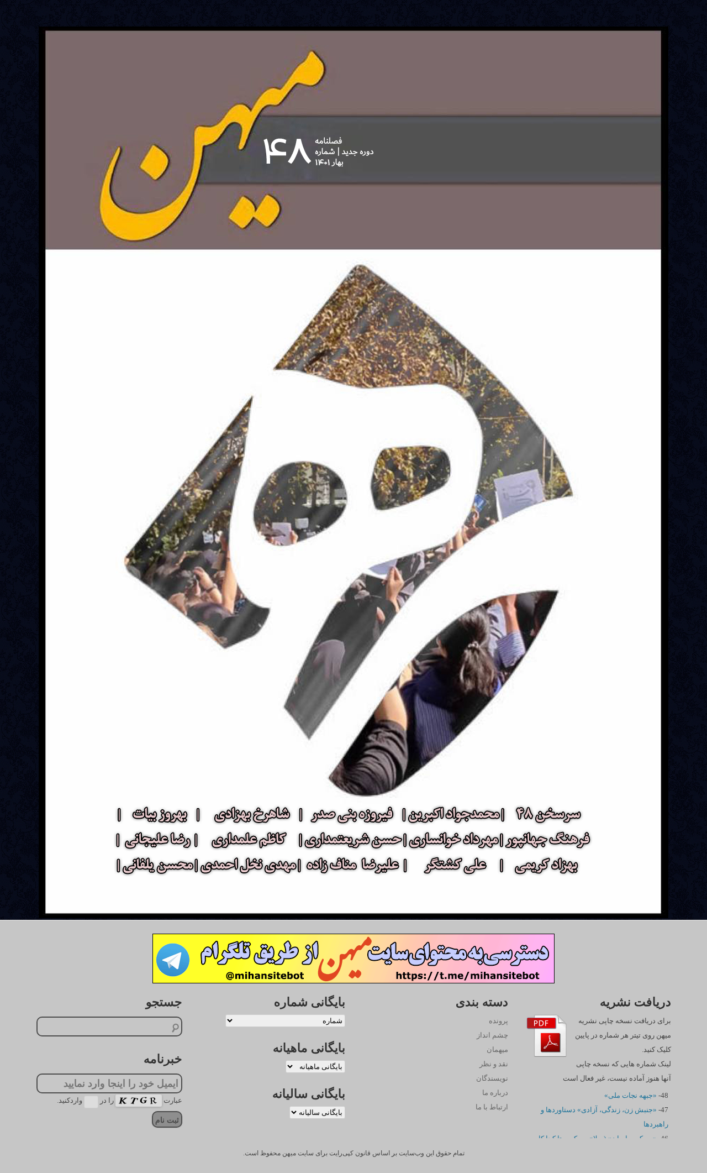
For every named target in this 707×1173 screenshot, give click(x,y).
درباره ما (495, 1092)
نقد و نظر (493, 1064)
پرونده (498, 1021)
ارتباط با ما (492, 1107)
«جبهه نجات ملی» (630, 1095)
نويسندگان (492, 1078)
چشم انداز (492, 1035)
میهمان (497, 1049)
